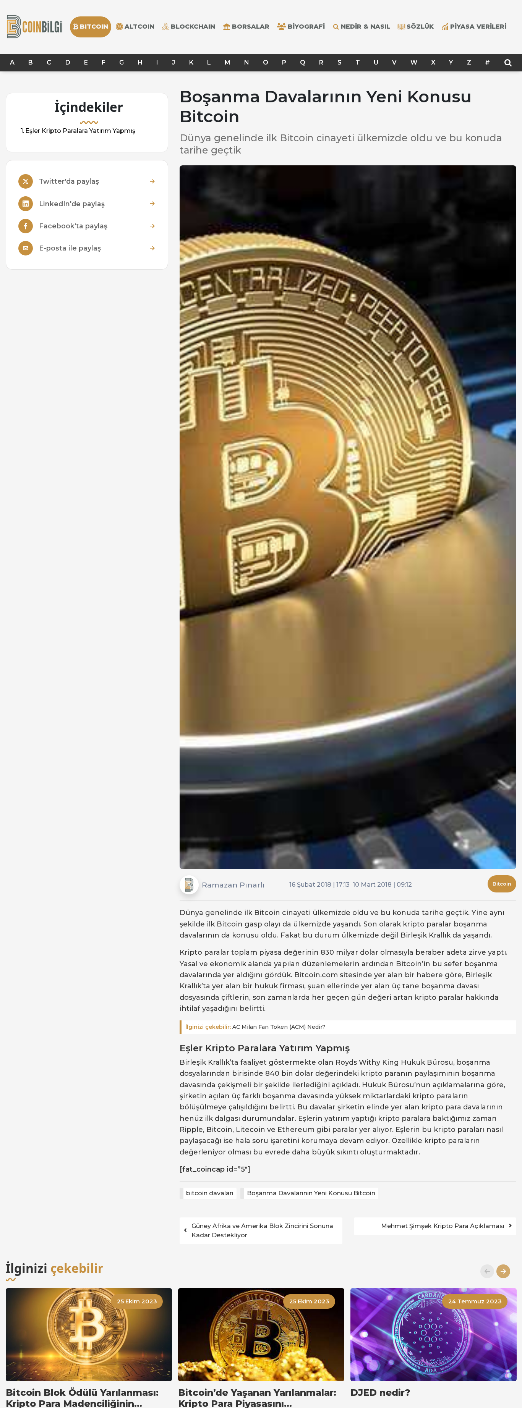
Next (500, 1271)
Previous (484, 1271)
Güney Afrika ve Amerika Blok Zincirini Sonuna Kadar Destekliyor (262, 1230)
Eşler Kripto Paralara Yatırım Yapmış (80, 130)
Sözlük (420, 26)
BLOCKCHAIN (193, 26)
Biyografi (306, 26)
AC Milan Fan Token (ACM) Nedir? (255, 1026)
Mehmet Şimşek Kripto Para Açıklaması (442, 1226)
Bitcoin (502, 884)
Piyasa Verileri (478, 26)
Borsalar (250, 26)
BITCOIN (94, 26)
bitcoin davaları (209, 1193)
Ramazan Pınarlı (233, 884)
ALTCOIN (139, 26)
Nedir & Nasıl (365, 26)
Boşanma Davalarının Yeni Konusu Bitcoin (311, 1193)
